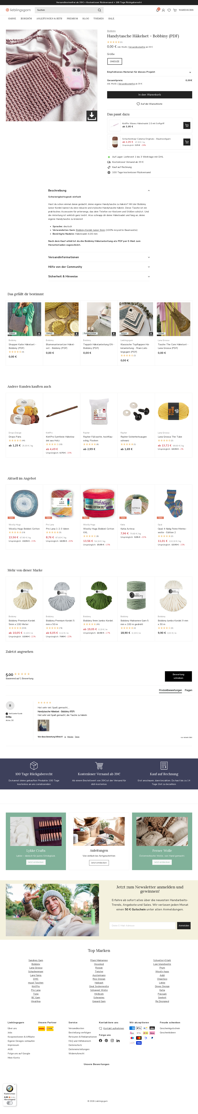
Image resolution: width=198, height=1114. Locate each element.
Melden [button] (70, 737)
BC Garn (35, 997)
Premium (72, 18)
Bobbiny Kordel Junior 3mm (90, 230)
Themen (99, 18)
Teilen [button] (77, 737)
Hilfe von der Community (65, 267)
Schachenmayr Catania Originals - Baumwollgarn (146, 139)
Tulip (36, 994)
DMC (35, 979)
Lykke (162, 982)
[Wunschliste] (169, 10)
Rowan (99, 967)
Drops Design (162, 986)
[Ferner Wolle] (162, 831)
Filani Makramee (99, 960)
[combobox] (69, 10)
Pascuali (162, 994)
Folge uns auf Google (19, 1053)
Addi (162, 975)
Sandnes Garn (36, 960)
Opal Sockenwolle (99, 986)
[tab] (170, 691)
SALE (111, 18)
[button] (149, 42)
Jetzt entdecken (36, 862)
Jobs (10, 1032)
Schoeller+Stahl (162, 960)
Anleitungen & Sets (49, 18)
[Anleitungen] (99, 831)
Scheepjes (99, 997)
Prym (162, 967)
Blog (85, 18)
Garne (12, 18)
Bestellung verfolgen (80, 1032)
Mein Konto (14, 1057)
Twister (99, 971)
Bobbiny (111, 31)
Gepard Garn (99, 1001)
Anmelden (184, 925)
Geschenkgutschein (170, 1028)
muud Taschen (35, 982)
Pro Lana (35, 990)
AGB (10, 1049)
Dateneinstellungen (79, 1049)
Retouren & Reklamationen (83, 1036)
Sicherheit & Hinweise (63, 276)
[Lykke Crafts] (36, 831)
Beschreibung (57, 190)
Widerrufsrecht (77, 1053)
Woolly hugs (162, 971)
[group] (21, 674)
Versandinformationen (63, 257)
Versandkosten (76, 1028)
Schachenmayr (35, 971)
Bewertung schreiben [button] (178, 676)
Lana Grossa (35, 967)
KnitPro (36, 986)
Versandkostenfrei (137, 47)
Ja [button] (65, 737)
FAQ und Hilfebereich (80, 1041)
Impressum (13, 1045)
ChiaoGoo (162, 979)
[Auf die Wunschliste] (41, 308)
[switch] (10, 1103)
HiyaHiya (35, 1001)
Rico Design (99, 979)
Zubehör (26, 18)
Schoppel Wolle (99, 990)
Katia (162, 990)
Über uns (12, 1028)
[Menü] (14, 1085)
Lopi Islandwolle (162, 964)
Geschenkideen (168, 1032)
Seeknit (162, 997)
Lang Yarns (35, 975)
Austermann (99, 975)
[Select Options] (186, 125)
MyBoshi (99, 994)
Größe (111, 54)
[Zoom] (51, 75)
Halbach (99, 982)
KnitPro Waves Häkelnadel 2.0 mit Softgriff (143, 123)
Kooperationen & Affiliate (21, 1036)
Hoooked (99, 964)
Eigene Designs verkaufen (21, 1041)
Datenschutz (75, 1045)
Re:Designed (162, 1001)
